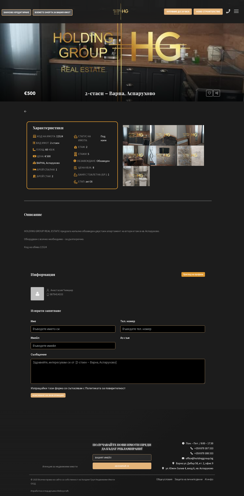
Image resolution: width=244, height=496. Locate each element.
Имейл (35, 338)
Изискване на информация (48, 395)
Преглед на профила (193, 274)
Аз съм (124, 338)
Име (33, 321)
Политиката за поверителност (105, 388)
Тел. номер (127, 321)
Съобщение (39, 354)
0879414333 (56, 294)
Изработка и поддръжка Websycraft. (50, 490)
